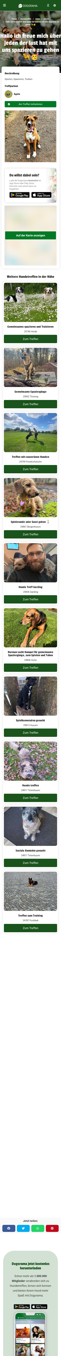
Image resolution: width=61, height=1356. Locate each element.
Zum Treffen (30, 339)
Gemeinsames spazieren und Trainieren (30, 326)
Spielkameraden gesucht (30, 720)
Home (14, 19)
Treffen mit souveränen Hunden (30, 457)
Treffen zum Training (30, 915)
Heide (37, 19)
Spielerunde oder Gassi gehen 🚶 (30, 522)
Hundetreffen (25, 19)
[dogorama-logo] (28, 5)
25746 (46, 19)
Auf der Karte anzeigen (30, 235)
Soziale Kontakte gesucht (30, 850)
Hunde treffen (30, 785)
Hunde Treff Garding (31, 587)
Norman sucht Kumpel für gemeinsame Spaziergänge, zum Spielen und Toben (30, 653)
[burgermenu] (4, 5)
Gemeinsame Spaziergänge (30, 391)
